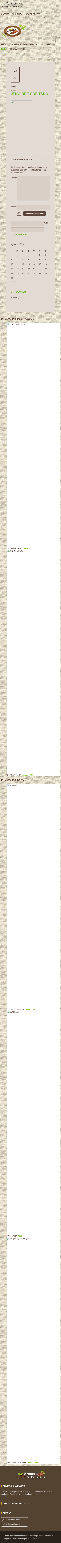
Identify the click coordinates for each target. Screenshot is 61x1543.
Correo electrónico (20, 215)
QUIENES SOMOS (18, 44)
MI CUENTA (17, 14)
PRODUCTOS (36, 44)
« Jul (13, 281)
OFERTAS (50, 44)
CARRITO (5, 14)
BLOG (4, 48)
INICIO (4, 44)
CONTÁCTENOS (17, 48)
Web (46, 222)
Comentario (14, 179)
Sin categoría (16, 297)
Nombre (14, 208)
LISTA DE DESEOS (32, 14)
